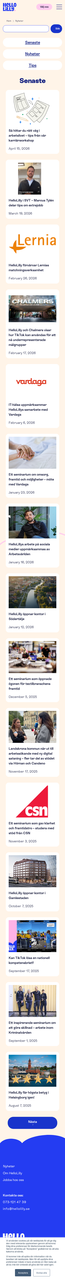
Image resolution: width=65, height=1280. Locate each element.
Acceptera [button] (23, 1272)
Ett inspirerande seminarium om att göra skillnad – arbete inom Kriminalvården (32, 1027)
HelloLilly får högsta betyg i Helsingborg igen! (29, 1095)
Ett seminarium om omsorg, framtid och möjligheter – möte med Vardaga (31, 479)
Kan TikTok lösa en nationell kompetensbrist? (29, 960)
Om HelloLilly (12, 1173)
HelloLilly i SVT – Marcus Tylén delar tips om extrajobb (31, 202)
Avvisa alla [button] (41, 1272)
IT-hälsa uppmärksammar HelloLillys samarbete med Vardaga (28, 409)
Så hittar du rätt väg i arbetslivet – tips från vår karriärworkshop (27, 135)
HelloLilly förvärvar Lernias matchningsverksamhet (29, 267)
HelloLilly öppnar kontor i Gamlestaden (27, 895)
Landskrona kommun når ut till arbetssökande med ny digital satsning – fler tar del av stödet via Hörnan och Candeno (32, 756)
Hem (8, 21)
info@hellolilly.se (16, 1209)
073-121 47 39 (14, 1202)
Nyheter (19, 21)
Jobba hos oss (13, 1180)
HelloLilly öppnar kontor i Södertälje (27, 616)
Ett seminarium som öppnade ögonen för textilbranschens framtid (30, 684)
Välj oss (44, 6)
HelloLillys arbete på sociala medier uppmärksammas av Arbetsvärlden (29, 549)
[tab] (32, 42)
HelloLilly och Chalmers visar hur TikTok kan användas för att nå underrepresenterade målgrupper (32, 337)
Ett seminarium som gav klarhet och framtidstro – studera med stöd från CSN (32, 828)
